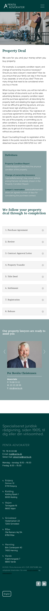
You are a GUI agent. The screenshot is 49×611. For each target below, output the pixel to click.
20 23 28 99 (15, 385)
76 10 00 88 (11, 451)
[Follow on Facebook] (38, 583)
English (7, 594)
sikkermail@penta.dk (22, 457)
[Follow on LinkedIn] (44, 583)
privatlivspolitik (32, 570)
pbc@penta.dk (15, 388)
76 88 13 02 (14, 382)
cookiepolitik (7, 573)
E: (8, 388)
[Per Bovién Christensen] (24, 353)
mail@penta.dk (15, 454)
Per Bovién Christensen (21, 373)
